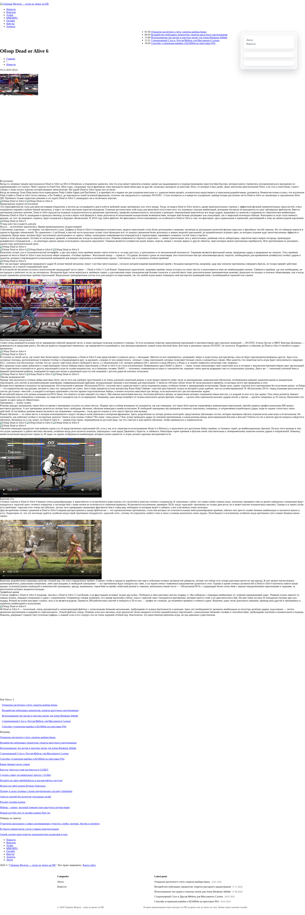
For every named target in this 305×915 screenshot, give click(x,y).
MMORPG (12, 17)
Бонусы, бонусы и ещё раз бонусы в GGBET (24, 769)
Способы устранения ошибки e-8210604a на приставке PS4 (152, 43)
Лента (9, 859)
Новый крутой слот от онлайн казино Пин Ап (25, 812)
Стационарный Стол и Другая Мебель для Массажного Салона (154, 40)
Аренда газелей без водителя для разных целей (25, 796)
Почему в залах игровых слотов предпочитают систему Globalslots (36, 791)
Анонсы (10, 26)
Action (9, 15)
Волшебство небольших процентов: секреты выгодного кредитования (158, 34)
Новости (11, 9)
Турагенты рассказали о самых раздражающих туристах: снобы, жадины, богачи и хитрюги (50, 823)
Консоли (11, 12)
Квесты (10, 23)
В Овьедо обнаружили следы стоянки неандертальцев (29, 829)
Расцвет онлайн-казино (12, 802)
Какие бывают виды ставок (15, 764)
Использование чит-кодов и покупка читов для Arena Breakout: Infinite (158, 37)
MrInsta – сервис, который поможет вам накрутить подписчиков (35, 807)
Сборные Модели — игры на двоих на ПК (32, 865)
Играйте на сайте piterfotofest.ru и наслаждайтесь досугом (31, 780)
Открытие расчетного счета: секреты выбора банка (147, 31)
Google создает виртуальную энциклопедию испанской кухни (34, 834)
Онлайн (10, 20)
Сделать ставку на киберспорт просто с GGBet (25, 775)
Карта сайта (89, 865)
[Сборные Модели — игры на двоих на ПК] (24, 4)
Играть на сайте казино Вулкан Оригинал (23, 785)
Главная (10, 58)
